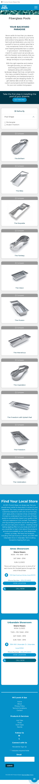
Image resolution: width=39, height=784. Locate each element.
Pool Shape (9, 117)
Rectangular (10, 122)
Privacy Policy (20, 706)
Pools (20, 723)
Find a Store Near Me (11, 2)
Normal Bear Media (27, 774)
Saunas (19, 727)
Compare (20, 134)
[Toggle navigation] (36, 7)
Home (19, 702)
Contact (20, 710)
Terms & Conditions (20, 708)
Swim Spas (20, 725)
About (19, 704)
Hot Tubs (19, 720)
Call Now (20, 589)
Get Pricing (19, 100)
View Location (19, 583)
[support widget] (34, 779)
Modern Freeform (12, 125)
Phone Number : (19, 580)
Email (19, 755)
